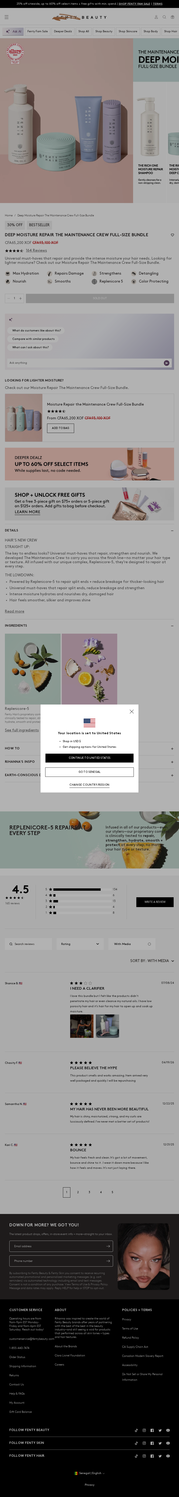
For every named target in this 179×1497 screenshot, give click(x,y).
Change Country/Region (89, 785)
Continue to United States (89, 758)
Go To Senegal (90, 772)
